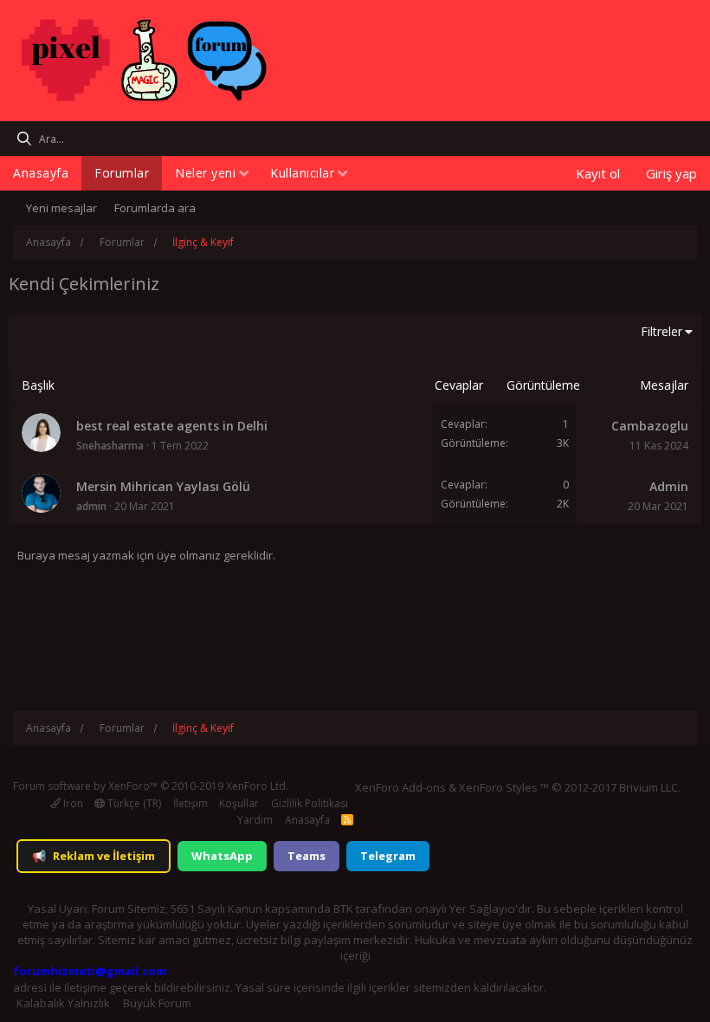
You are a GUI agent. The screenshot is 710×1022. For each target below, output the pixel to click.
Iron (72, 803)
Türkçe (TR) (133, 803)
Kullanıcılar (302, 173)
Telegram (388, 856)
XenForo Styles (498, 787)
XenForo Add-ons (400, 787)
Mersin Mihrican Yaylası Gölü (163, 486)
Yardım (255, 819)
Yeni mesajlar (61, 208)
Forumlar (121, 173)
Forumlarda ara (155, 208)
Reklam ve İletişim (93, 856)
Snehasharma (110, 445)
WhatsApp (222, 856)
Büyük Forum (157, 1003)
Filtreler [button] (661, 331)
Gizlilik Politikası (309, 803)
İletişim (190, 803)
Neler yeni (205, 173)
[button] (244, 174)
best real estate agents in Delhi (172, 425)
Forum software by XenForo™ (150, 786)
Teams (306, 856)
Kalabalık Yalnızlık (63, 1003)
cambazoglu (649, 425)
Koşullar (239, 803)
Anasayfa (40, 173)
